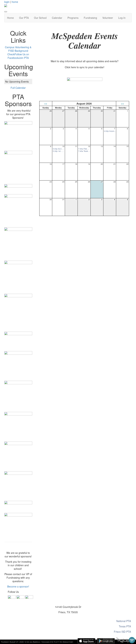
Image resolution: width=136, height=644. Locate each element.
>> (122, 103)
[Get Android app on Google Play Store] (106, 640)
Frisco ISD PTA (122, 631)
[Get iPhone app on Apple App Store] (86, 640)
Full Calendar (18, 87)
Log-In (122, 17)
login (7, 2)
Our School (40, 17)
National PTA (123, 621)
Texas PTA (125, 626)
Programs (72, 17)
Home (10, 17)
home (15, 2)
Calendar (57, 17)
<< (45, 103)
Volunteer (107, 17)
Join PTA (24, 58)
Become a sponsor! (18, 586)
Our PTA (24, 17)
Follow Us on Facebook (18, 56)
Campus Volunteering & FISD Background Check (18, 50)
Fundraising (90, 17)
